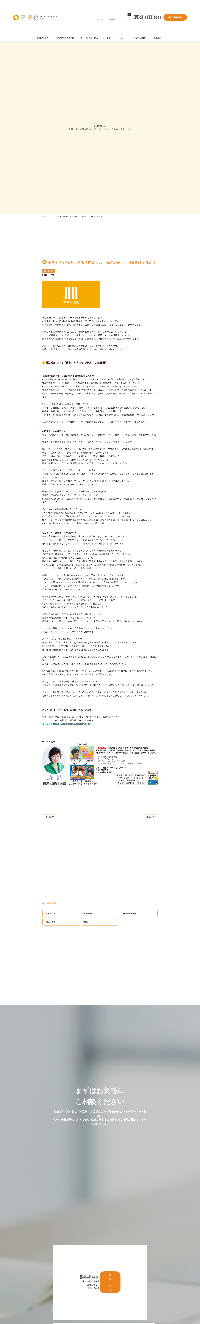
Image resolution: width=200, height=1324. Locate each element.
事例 (109, 38)
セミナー (123, 38)
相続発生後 (50, 922)
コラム (52, 216)
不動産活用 (50, 913)
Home (44, 216)
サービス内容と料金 (89, 38)
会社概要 (157, 38)
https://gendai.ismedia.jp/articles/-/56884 (71, 724)
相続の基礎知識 (48, 271)
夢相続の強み (42, 38)
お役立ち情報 (139, 38)
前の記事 (48, 817)
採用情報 (111, 19)
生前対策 (88, 913)
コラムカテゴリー (51, 902)
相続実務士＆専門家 (65, 38)
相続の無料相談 (175, 17)
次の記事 (151, 817)
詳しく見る (110, 1282)
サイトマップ (125, 19)
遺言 (86, 922)
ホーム (100, 19)
